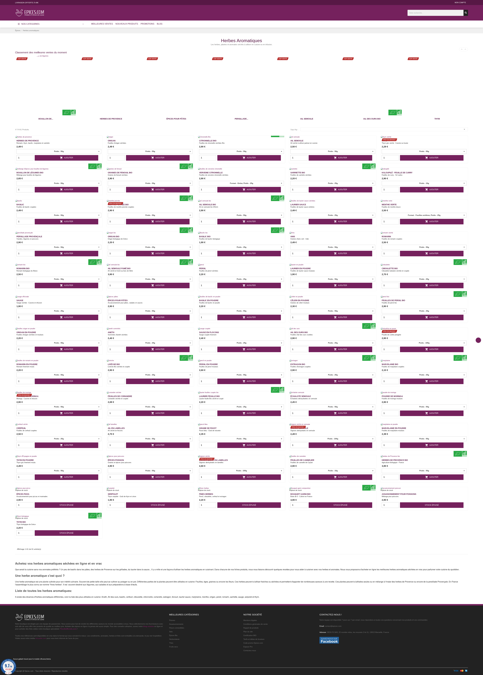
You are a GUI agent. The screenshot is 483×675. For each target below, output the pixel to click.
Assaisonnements (176, 624)
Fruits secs (173, 647)
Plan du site (248, 632)
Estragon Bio (297, 364)
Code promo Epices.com (253, 643)
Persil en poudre (208, 364)
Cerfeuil (21, 428)
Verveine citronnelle (211, 173)
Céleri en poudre (299, 300)
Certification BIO (249, 635)
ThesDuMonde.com (68, 629)
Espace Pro (248, 647)
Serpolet (113, 494)
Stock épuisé (66, 505)
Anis (292, 236)
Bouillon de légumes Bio (29, 173)
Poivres (172, 620)
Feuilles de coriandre (120, 396)
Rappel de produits (250, 628)
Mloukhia (387, 332)
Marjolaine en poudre (394, 428)
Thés (171, 643)
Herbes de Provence (111, 119)
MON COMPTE (460, 3)
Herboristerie (174, 639)
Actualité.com (40, 638)
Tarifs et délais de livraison (253, 639)
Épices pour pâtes (176, 119)
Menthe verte (389, 204)
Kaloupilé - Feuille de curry (397, 173)
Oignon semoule (299, 428)
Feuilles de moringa (27, 396)
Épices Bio (173, 635)
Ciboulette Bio (390, 268)
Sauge (19, 300)
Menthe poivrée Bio (118, 204)
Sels (171, 632)
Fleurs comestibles (176, 628)
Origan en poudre (26, 332)
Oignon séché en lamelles (213, 460)
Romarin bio (23, 268)
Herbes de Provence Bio (395, 460)
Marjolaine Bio (390, 364)
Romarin (386, 236)
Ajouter (66, 157)
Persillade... (241, 119)
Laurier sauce (298, 204)
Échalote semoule (300, 396)
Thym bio (21, 522)
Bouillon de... (45, 119)
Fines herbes (206, 494)
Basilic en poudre (208, 300)
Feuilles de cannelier (302, 460)
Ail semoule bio (207, 204)
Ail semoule (306, 119)
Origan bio (113, 236)
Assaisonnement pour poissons (399, 494)
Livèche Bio (114, 364)
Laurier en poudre (300, 268)
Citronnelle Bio (207, 141)
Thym (437, 119)
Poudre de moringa (392, 396)
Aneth (111, 332)
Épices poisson (116, 460)
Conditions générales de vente (255, 624)
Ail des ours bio (372, 119)
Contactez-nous (249, 650)
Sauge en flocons (209, 332)
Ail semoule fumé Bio (119, 268)
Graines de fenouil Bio (120, 173)
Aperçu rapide (99, 142)
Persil (202, 268)
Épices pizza (22, 494)
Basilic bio (205, 236)
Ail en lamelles (116, 428)
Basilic (20, 204)
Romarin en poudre (26, 364)
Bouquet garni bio (300, 494)
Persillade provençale (29, 236)
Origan (111, 141)
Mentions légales (250, 620)
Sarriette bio (297, 173)
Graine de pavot (207, 428)
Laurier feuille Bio (209, 396)
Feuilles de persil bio (393, 300)
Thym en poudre (25, 460)
